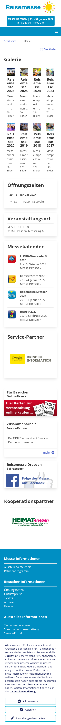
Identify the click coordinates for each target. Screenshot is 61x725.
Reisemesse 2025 (24, 85)
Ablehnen (30, 709)
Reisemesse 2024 (37, 85)
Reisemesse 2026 (10, 85)
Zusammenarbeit (21, 424)
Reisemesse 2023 (50, 85)
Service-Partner (25, 337)
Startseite (10, 41)
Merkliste (49, 49)
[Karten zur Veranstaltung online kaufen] (30, 408)
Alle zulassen (30, 701)
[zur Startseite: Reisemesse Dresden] (30, 7)
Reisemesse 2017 (50, 140)
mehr (47, 452)
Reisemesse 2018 (37, 140)
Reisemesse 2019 (24, 140)
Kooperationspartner (29, 501)
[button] (56, 31)
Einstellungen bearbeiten (30, 718)
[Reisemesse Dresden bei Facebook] (30, 480)
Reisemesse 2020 (10, 140)
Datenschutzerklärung (23, 691)
